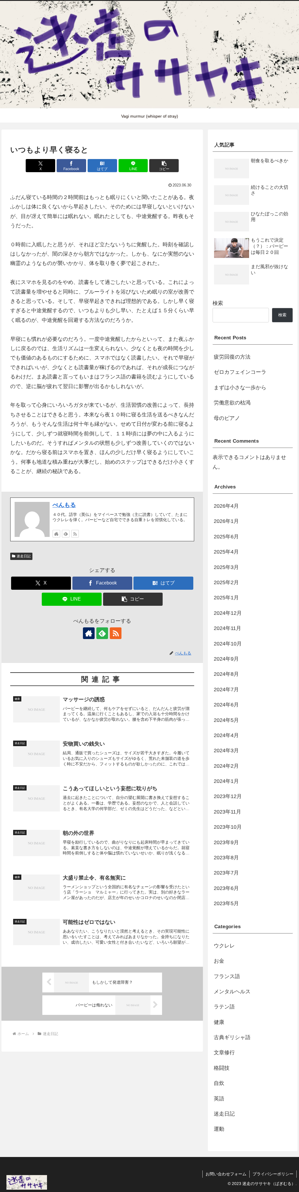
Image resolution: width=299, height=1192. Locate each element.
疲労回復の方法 (232, 357)
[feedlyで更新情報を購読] (65, 533)
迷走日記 (24, 556)
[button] (164, 165)
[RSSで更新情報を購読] (75, 533)
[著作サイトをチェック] (56, 533)
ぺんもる (64, 505)
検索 (218, 303)
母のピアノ (227, 418)
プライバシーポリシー (273, 1174)
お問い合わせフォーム (226, 1174)
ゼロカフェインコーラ (240, 372)
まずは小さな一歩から (240, 387)
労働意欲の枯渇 (232, 403)
